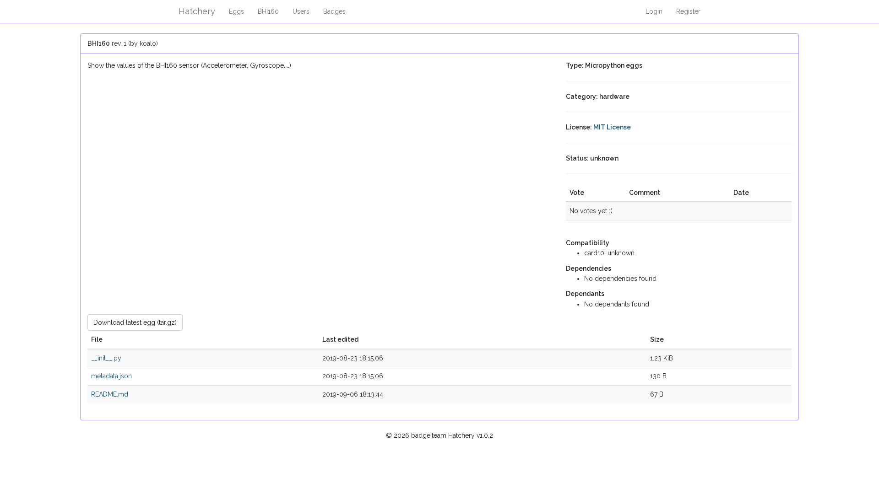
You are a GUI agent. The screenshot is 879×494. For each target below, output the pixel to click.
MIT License (612, 127)
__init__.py (106, 358)
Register (688, 11)
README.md (109, 394)
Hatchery (197, 11)
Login (654, 11)
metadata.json (111, 376)
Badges (334, 11)
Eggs (236, 11)
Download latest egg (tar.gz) (135, 322)
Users (301, 11)
